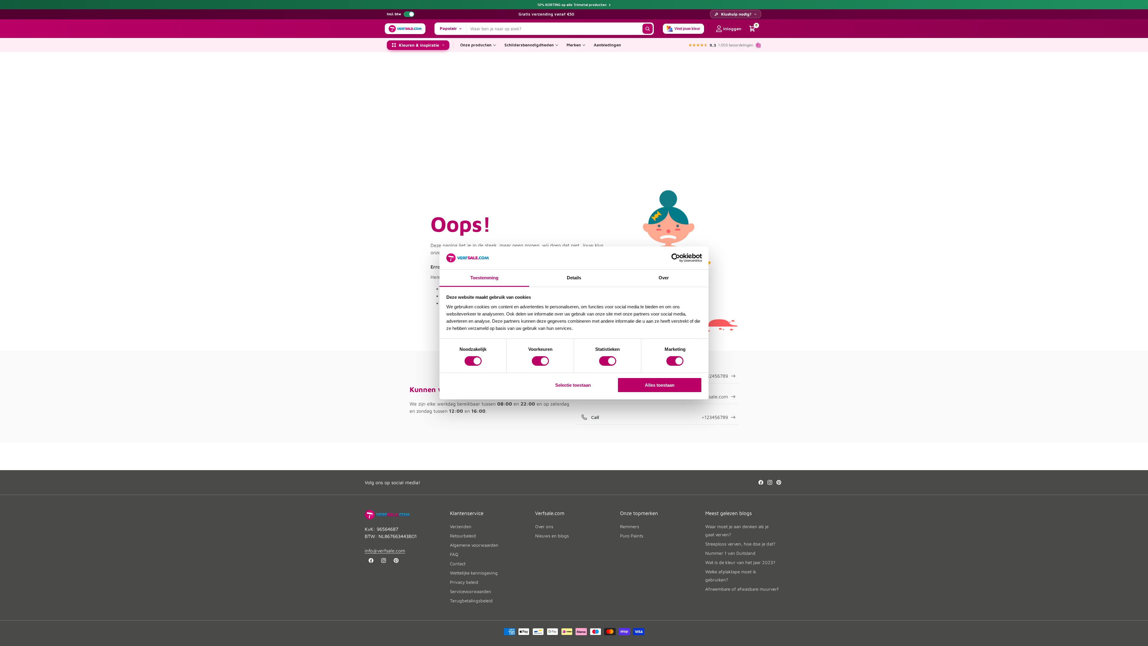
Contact (457, 563)
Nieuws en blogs (552, 535)
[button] (478, 45)
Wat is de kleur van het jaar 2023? (740, 562)
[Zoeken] (647, 29)
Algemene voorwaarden (474, 545)
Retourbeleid (463, 535)
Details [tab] (574, 277)
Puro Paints (631, 535)
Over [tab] (664, 277)
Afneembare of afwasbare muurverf (742, 589)
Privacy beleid (464, 582)
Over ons (544, 526)
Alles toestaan (659, 385)
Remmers (629, 526)
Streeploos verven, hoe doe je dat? (740, 543)
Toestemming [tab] (484, 277)
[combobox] (554, 29)
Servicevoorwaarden (470, 591)
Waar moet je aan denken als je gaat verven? (737, 530)
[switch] (540, 361)
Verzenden (460, 526)
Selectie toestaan (573, 385)
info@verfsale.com (385, 550)
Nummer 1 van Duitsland (730, 553)
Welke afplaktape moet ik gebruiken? (730, 575)
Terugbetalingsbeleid (471, 600)
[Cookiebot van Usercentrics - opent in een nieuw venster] (676, 257)
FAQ (454, 554)
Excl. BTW (409, 14)
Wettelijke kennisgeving (474, 572)
